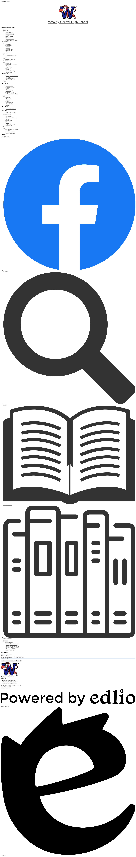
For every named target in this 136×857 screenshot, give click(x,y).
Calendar (8, 77)
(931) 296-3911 (7, 686)
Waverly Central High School (12, 646)
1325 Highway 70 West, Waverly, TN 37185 (11, 685)
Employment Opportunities (12, 76)
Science (8, 48)
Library (8, 51)
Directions (8, 37)
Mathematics (9, 45)
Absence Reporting (10, 71)
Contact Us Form (10, 39)
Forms (7, 69)
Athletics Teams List (10, 59)
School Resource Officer (11, 40)
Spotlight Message (10, 34)
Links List (8, 68)
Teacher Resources (10, 78)
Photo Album (9, 72)
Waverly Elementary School (12, 643)
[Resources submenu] (4, 128)
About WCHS (9, 32)
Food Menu (8, 63)
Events (7, 65)
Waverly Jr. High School (11, 645)
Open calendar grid (17, 660)
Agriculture (8, 44)
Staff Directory (9, 36)
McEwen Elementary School (12, 647)
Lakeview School (10, 642)
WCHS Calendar (4, 658)
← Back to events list (6, 660)
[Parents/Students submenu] (4, 62)
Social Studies (9, 50)
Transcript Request (10, 79)
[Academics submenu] (4, 96)
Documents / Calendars (11, 64)
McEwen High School (11, 648)
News (7, 35)
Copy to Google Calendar (6, 657)
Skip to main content (5, 1)
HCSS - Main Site (10, 650)
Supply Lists (9, 67)
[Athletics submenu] (4, 58)
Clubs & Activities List (11, 55)
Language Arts (9, 49)
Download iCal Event (18, 657)
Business (8, 46)
